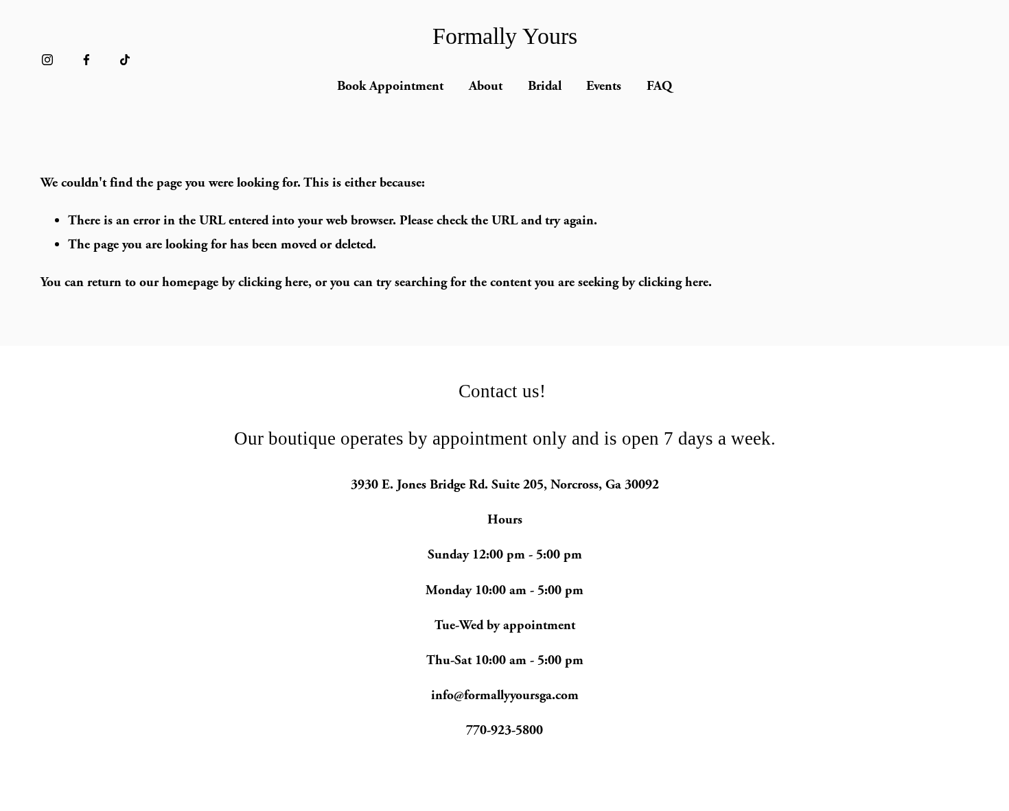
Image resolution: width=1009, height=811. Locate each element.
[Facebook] (86, 60)
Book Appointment (390, 86)
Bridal (544, 86)
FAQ (659, 86)
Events (603, 86)
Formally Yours (504, 36)
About (485, 86)
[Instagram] (47, 60)
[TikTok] (125, 60)
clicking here (273, 282)
